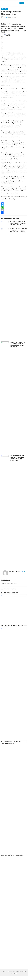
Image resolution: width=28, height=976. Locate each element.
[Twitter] (14, 205)
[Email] (14, 210)
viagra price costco (12, 583)
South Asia (4, 8)
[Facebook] (14, 203)
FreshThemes (14, 973)
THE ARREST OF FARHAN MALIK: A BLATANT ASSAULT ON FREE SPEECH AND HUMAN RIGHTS (18, 458)
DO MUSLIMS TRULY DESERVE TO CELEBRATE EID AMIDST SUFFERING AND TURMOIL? (18, 230)
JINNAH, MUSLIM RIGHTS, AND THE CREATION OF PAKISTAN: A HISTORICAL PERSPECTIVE (17, 344)
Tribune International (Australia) (13, 971)
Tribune (6, 17)
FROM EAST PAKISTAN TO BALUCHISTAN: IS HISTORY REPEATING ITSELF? (17, 223)
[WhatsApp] (14, 207)
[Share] (14, 212)
